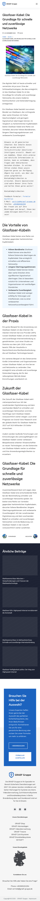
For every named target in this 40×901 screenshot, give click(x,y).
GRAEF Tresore (20, 832)
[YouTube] (25, 809)
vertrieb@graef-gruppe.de (23, 202)
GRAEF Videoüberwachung (19, 829)
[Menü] (37, 4)
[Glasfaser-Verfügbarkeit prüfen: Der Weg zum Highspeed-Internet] (20, 656)
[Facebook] (15, 809)
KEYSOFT (20, 840)
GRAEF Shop (20, 823)
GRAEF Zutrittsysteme (20, 834)
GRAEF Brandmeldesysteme (20, 837)
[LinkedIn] (20, 809)
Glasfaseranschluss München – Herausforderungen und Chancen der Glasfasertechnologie (15, 581)
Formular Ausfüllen (20, 756)
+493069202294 (19, 204)
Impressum (32, 899)
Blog (21, 33)
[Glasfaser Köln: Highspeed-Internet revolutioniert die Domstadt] (20, 597)
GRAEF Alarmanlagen (20, 826)
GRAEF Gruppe (22, 899)
